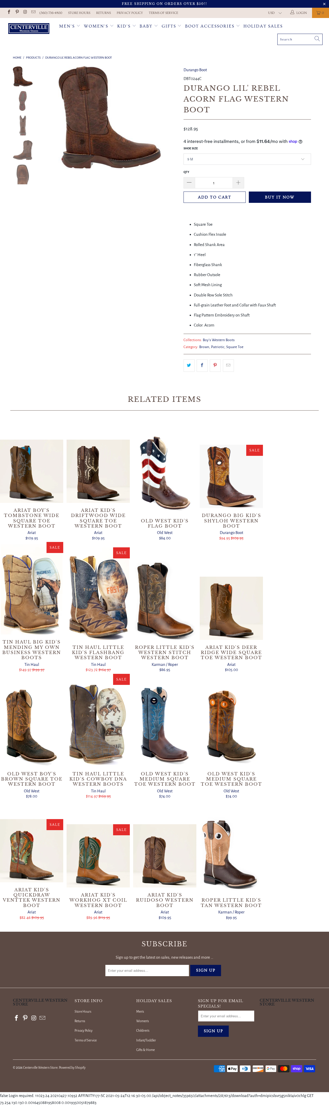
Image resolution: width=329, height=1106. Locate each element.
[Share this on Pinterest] (215, 365)
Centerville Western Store (40, 1067)
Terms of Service (163, 13)
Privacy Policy (130, 13)
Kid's (124, 26)
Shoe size (191, 148)
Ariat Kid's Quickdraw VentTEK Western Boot (31, 850)
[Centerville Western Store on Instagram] (25, 12)
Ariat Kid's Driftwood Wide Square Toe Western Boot (98, 471)
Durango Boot (195, 70)
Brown (204, 347)
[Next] (171, 117)
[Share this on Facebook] (202, 365)
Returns (103, 13)
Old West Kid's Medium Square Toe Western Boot (164, 720)
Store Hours (79, 13)
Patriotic (217, 347)
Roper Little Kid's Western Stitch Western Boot (164, 593)
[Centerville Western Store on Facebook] (8, 12)
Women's (96, 26)
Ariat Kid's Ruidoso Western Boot (164, 855)
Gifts (170, 26)
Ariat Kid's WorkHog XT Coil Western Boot (98, 855)
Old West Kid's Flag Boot (164, 467)
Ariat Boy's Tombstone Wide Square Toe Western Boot (31, 471)
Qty (186, 172)
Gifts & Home (145, 1050)
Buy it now (280, 197)
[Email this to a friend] (228, 365)
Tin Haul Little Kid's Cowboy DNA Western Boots (98, 720)
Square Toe (234, 347)
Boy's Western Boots (219, 340)
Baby (147, 26)
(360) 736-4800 (50, 13)
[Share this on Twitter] (189, 365)
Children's (142, 1030)
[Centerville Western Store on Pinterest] (16, 12)
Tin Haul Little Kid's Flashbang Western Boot (98, 593)
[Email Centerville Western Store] (33, 12)
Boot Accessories (210, 26)
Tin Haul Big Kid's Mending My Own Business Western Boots (31, 588)
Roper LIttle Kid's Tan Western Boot (231, 846)
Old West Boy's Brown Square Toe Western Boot (31, 720)
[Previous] (48, 117)
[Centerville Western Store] (29, 29)
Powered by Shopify (72, 1067)
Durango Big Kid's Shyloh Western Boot (231, 476)
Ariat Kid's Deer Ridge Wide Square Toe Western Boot (231, 608)
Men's (67, 26)
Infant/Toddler (146, 1040)
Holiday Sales (263, 26)
